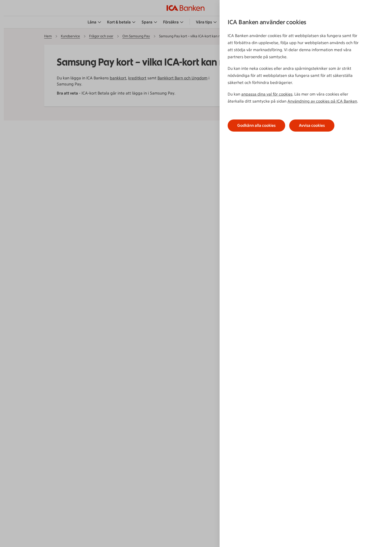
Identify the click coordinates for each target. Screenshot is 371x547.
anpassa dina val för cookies (267, 94)
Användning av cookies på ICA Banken (322, 101)
